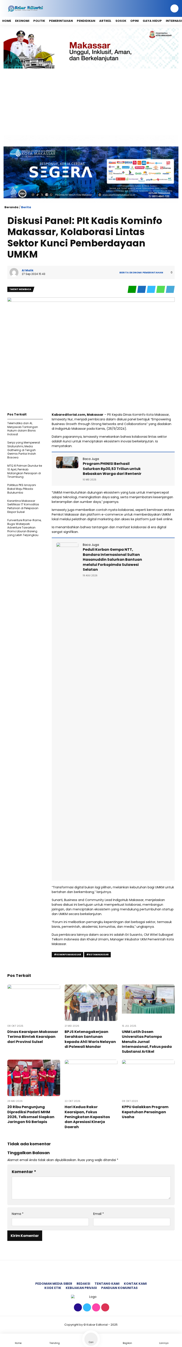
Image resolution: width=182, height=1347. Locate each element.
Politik (39, 21)
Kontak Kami (135, 1283)
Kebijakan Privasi (81, 1288)
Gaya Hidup (152, 21)
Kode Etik (52, 1288)
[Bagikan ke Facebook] (142, 289)
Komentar (24, 1171)
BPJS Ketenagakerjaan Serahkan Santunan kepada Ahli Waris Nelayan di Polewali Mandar (90, 1039)
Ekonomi (22, 21)
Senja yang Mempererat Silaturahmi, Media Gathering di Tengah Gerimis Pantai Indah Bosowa (23, 450)
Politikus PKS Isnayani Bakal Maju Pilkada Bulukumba (21, 488)
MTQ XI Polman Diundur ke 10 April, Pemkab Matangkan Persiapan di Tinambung (24, 471)
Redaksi (83, 1283)
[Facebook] (77, 1307)
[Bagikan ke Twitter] (151, 289)
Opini (134, 21)
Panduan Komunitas (119, 1288)
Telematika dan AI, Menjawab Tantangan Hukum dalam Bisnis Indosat (22, 428)
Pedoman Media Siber (53, 1283)
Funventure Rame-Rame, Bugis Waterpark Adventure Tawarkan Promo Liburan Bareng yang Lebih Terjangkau (24, 527)
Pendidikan (86, 21)
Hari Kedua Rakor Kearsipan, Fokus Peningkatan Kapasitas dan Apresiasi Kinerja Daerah (87, 1116)
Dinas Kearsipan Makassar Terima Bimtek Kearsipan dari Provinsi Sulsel (32, 1036)
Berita (26, 207)
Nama (18, 1214)
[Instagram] (95, 1307)
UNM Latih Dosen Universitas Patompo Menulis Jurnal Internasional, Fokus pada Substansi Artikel (147, 1041)
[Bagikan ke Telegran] (170, 289)
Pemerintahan (61, 21)
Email (98, 1214)
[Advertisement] (91, 102)
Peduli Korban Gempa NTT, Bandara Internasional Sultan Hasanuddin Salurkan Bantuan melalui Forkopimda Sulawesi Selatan (112, 559)
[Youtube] (104, 1307)
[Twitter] (86, 1307)
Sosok (120, 21)
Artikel (105, 21)
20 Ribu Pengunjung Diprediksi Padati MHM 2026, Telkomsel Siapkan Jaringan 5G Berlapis (30, 1114)
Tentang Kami (107, 1283)
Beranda (11, 207)
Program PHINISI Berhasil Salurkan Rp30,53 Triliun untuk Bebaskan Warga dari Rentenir (112, 468)
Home (6, 21)
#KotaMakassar (97, 954)
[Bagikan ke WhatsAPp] (161, 289)
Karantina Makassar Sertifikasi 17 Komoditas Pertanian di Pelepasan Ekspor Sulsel (23, 506)
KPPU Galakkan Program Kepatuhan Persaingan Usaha (145, 1111)
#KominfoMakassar (67, 954)
